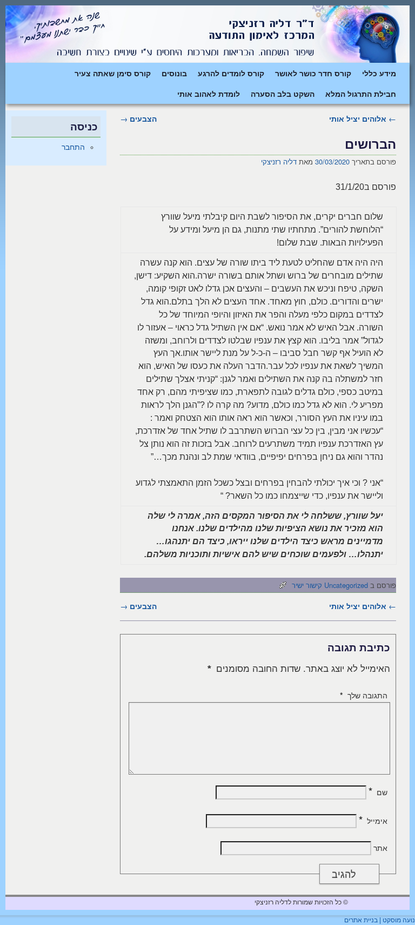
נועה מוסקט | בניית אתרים (379, 920)
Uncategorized (346, 585)
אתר (380, 847)
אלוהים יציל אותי (362, 118)
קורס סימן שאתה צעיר (113, 73)
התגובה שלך (363, 695)
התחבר (73, 147)
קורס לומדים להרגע (231, 73)
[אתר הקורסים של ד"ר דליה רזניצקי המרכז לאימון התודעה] (207, 34)
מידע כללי (379, 73)
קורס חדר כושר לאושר (313, 73)
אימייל (373, 820)
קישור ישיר (307, 585)
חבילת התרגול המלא (360, 93)
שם (378, 792)
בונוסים (174, 73)
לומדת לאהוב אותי (208, 93)
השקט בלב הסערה (282, 93)
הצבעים (138, 118)
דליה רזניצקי (279, 161)
